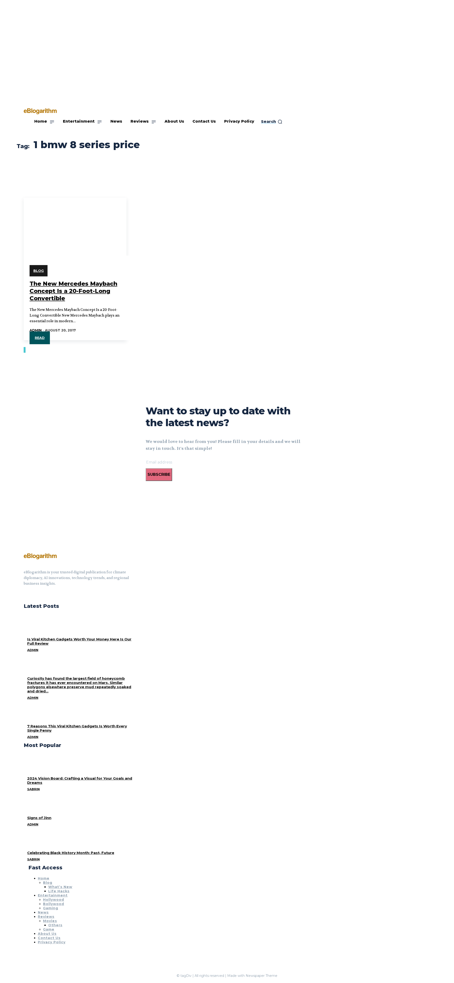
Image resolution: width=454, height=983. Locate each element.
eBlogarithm (40, 555)
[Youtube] (42, 595)
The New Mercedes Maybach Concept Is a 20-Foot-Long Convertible (73, 291)
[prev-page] (24, 350)
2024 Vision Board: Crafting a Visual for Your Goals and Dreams (79, 780)
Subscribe (159, 474)
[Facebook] (25, 595)
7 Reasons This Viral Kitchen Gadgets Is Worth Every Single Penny (77, 728)
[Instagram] (34, 595)
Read (40, 338)
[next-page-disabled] (25, 350)
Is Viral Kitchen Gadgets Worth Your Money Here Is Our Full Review (79, 641)
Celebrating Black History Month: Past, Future (70, 852)
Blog (38, 271)
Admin (36, 330)
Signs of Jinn (39, 818)
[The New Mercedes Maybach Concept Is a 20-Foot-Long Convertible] (75, 223)
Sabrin (33, 789)
